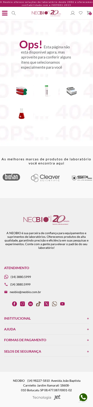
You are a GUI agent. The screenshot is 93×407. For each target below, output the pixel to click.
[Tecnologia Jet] (46, 398)
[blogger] (6, 303)
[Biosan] (11, 179)
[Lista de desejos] (80, 13)
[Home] (46, 16)
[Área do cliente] (72, 13)
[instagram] (22, 303)
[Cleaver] (45, 181)
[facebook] (14, 303)
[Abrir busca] (13, 13)
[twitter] (46, 303)
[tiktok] (38, 303)
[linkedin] (30, 303)
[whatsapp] (54, 303)
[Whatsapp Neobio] (83, 401)
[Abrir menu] (5, 13)
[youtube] (62, 303)
